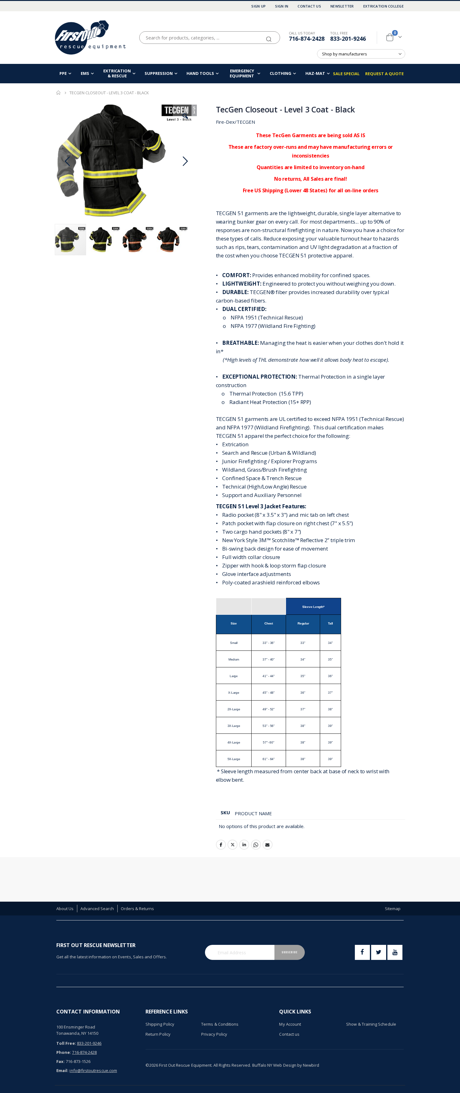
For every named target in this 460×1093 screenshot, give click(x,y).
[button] (185, 116)
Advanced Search (97, 908)
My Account (290, 1024)
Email (268, 845)
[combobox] (209, 37)
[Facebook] (362, 952)
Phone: (63, 1052)
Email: (62, 1070)
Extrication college (383, 6)
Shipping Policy (160, 1024)
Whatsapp (256, 845)
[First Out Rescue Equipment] (91, 37)
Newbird (311, 1065)
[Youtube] (394, 952)
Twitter (232, 845)
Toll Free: (66, 1043)
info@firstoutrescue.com (93, 1070)
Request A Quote (384, 73)
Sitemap (393, 908)
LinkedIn (244, 845)
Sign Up (258, 6)
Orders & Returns (137, 908)
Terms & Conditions (219, 1024)
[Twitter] (378, 952)
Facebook (221, 845)
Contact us (289, 1034)
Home (58, 92)
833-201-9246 (348, 38)
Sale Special (346, 73)
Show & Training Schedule (371, 1024)
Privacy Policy (214, 1034)
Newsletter (342, 6)
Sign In (281, 6)
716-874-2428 (307, 38)
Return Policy (158, 1034)
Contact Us (309, 6)
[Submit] (269, 36)
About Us (65, 908)
